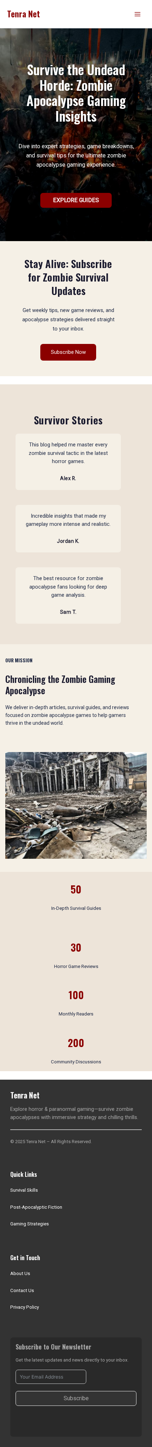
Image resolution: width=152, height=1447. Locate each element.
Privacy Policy (24, 1307)
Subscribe (76, 1398)
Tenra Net (23, 13)
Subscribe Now (68, 352)
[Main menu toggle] (137, 14)
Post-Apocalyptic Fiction (36, 1207)
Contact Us (22, 1290)
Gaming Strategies (29, 1223)
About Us (20, 1273)
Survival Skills (24, 1190)
